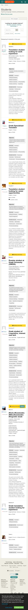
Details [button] (22, 406)
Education (16, 563)
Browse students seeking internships (14, 25)
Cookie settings (8, 607)
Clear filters (18, 33)
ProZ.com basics (12, 565)
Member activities (9, 563)
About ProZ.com (4, 565)
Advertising (19, 565)
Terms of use (15, 567)
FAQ (11, 567)
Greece (4, 189)
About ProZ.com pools (7, 14)
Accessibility (11, 570)
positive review (14, 199)
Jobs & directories (17, 562)
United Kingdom (4, 50)
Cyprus (4, 126)
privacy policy (5, 603)
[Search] (22, 2)
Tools (21, 563)
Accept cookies (19, 607)
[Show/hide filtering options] (22, 30)
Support (24, 565)
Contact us (14, 577)
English (18, 570)
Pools (2, 5)
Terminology (9, 562)
